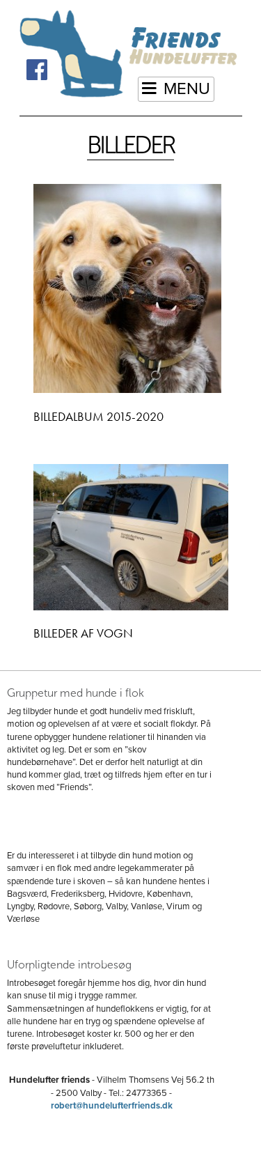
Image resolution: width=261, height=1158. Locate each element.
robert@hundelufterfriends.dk (112, 1105)
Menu (187, 89)
